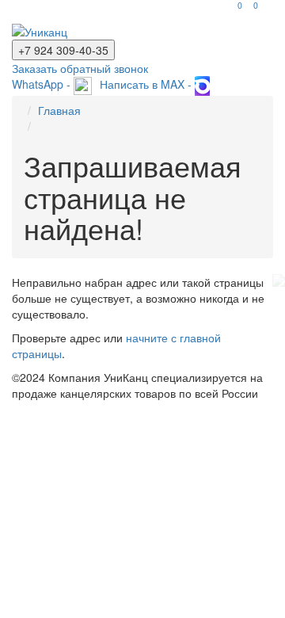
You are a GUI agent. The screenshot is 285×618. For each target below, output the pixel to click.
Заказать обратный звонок (80, 68)
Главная (59, 110)
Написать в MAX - (147, 84)
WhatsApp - (43, 84)
